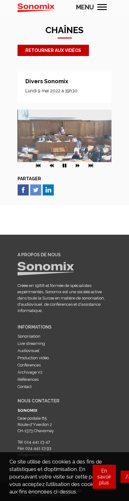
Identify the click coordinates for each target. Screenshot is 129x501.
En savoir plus (104, 477)
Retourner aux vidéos (53, 50)
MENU (102, 7)
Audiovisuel (28, 350)
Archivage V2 (30, 372)
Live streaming (31, 343)
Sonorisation (29, 336)
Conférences (29, 365)
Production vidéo (33, 357)
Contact (25, 386)
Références (28, 379)
